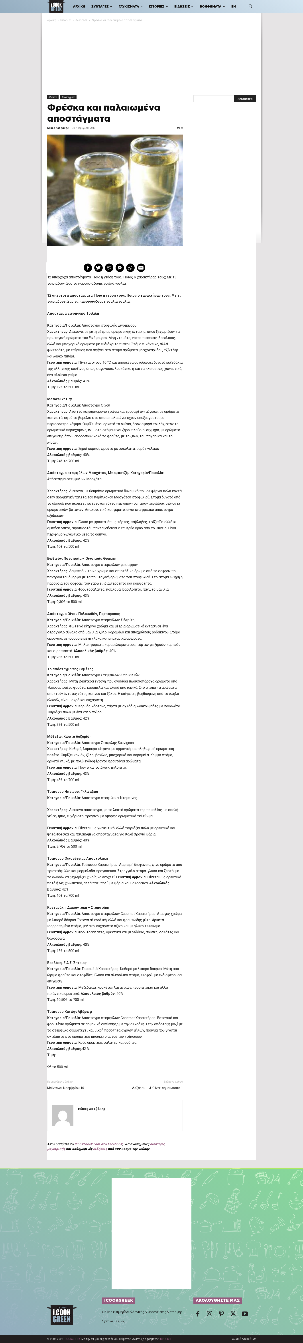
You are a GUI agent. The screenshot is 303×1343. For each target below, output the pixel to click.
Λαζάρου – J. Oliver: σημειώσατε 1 (157, 1088)
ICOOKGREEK (72, 1339)
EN (233, 6)
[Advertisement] (151, 56)
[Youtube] (244, 1315)
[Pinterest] (221, 1315)
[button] (250, 7)
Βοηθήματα (210, 6)
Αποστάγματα (68, 97)
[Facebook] (197, 1315)
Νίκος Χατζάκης (58, 127)
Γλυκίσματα (129, 6)
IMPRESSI (165, 1339)
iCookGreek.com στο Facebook (98, 1144)
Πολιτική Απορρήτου (243, 1338)
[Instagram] (209, 1315)
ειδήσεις (100, 1149)
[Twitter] (233, 1315)
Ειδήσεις (182, 6)
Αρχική (79, 6)
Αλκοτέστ (81, 20)
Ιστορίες (156, 6)
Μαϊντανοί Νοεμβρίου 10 (65, 1088)
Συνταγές (100, 6)
